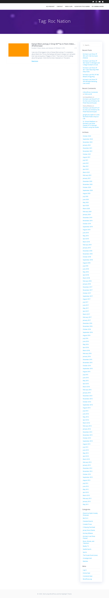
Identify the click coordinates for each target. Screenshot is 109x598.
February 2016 (87, 353)
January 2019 (87, 248)
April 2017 (86, 311)
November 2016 (87, 326)
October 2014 (87, 402)
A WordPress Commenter (90, 92)
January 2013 (87, 465)
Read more (35, 61)
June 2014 (86, 414)
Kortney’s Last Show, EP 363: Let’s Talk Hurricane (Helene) (90, 56)
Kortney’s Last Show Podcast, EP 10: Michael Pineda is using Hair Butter (91, 125)
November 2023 (87, 142)
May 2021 (86, 166)
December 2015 (87, 359)
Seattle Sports (87, 549)
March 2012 (86, 495)
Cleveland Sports (88, 521)
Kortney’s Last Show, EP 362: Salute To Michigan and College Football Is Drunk (91, 63)
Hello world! (88, 94)
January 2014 (87, 429)
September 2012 (88, 477)
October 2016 (87, 329)
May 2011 (86, 504)
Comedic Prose (87, 524)
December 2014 (87, 396)
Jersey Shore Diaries (89, 530)
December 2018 (87, 251)
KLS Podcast (50, 6)
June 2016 (86, 341)
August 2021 (86, 157)
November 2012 (87, 471)
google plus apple (88, 115)
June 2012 (86, 486)
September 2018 (88, 260)
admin (34, 48)
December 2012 (87, 468)
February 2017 (87, 317)
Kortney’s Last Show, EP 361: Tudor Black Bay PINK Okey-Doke (91, 69)
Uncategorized (87, 558)
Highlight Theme (66, 594)
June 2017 (86, 305)
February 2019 (87, 245)
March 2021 (86, 172)
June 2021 (86, 163)
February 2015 (87, 390)
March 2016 (86, 350)
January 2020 (87, 214)
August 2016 (86, 335)
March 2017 (86, 314)
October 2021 (87, 154)
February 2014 (87, 426)
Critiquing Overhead (89, 527)
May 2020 (86, 202)
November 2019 (87, 220)
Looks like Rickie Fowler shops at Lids (91, 116)
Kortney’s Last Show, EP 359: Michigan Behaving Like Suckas (90, 81)
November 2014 (87, 399)
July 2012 (85, 483)
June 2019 (86, 233)
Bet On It (85, 518)
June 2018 (86, 269)
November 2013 (87, 435)
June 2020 (86, 199)
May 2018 (86, 272)
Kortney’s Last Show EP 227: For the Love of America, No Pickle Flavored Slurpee (91, 101)
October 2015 (87, 365)
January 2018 (87, 284)
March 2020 (86, 208)
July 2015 (85, 374)
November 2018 (87, 254)
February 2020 (87, 211)
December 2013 (87, 432)
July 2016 (85, 338)
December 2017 (87, 287)
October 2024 (87, 136)
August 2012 (86, 480)
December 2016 (87, 323)
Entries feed (86, 573)
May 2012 (86, 489)
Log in (85, 570)
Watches (85, 561)
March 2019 (86, 242)
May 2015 (86, 380)
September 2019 (88, 227)
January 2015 (87, 393)
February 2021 (87, 175)
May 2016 (86, 344)
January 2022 (87, 145)
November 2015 (87, 362)
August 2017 (86, 299)
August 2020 (86, 193)
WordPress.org (87, 579)
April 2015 (86, 384)
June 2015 (86, 378)
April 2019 (86, 239)
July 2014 (85, 411)
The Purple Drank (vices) (90, 555)
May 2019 (86, 236)
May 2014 (86, 417)
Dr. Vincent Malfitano (89, 121)
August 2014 (86, 408)
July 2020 (85, 196)
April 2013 (86, 456)
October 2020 (87, 187)
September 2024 (88, 139)
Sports (85, 552)
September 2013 (88, 441)
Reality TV (86, 546)
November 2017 (87, 290)
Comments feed (87, 576)
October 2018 (87, 257)
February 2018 (87, 281)
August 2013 (86, 444)
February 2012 (87, 498)
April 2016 (86, 347)
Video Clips (68, 6)
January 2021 (87, 178)
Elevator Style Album (82, 6)
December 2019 (87, 217)
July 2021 (85, 160)
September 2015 (88, 368)
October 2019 (87, 224)
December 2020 (87, 181)
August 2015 (86, 371)
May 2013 (86, 453)
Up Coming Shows (98, 6)
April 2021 (86, 169)
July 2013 (85, 447)
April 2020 (86, 205)
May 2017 (86, 308)
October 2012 (87, 474)
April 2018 (86, 275)
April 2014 (86, 420)
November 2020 (87, 184)
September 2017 (88, 296)
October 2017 (87, 293)
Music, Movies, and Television (45, 48)
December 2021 (87, 148)
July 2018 (85, 266)
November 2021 (87, 151)
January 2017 (87, 320)
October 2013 (87, 438)
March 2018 (86, 278)
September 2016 (88, 332)
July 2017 (85, 302)
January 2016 (87, 356)
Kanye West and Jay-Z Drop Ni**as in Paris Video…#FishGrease (53, 45)
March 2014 (86, 423)
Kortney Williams (88, 533)
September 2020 (88, 190)
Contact (60, 6)
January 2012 (87, 501)
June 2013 (86, 450)
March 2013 (86, 459)
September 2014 (88, 405)
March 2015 (86, 387)
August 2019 (86, 230)
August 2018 (86, 263)
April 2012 (86, 492)
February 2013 (87, 462)
